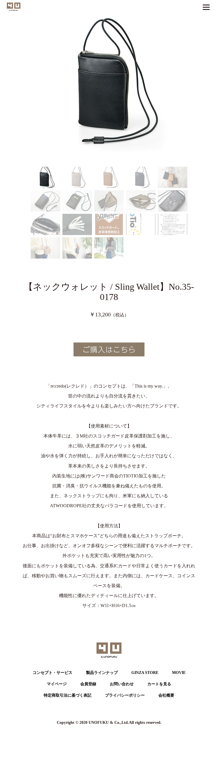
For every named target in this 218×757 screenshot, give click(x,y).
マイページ (57, 684)
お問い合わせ (122, 684)
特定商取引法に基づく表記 (67, 695)
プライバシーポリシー (125, 695)
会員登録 (88, 684)
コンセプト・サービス (52, 673)
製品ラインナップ (102, 673)
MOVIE (179, 673)
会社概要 (166, 695)
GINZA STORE (144, 673)
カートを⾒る (159, 684)
